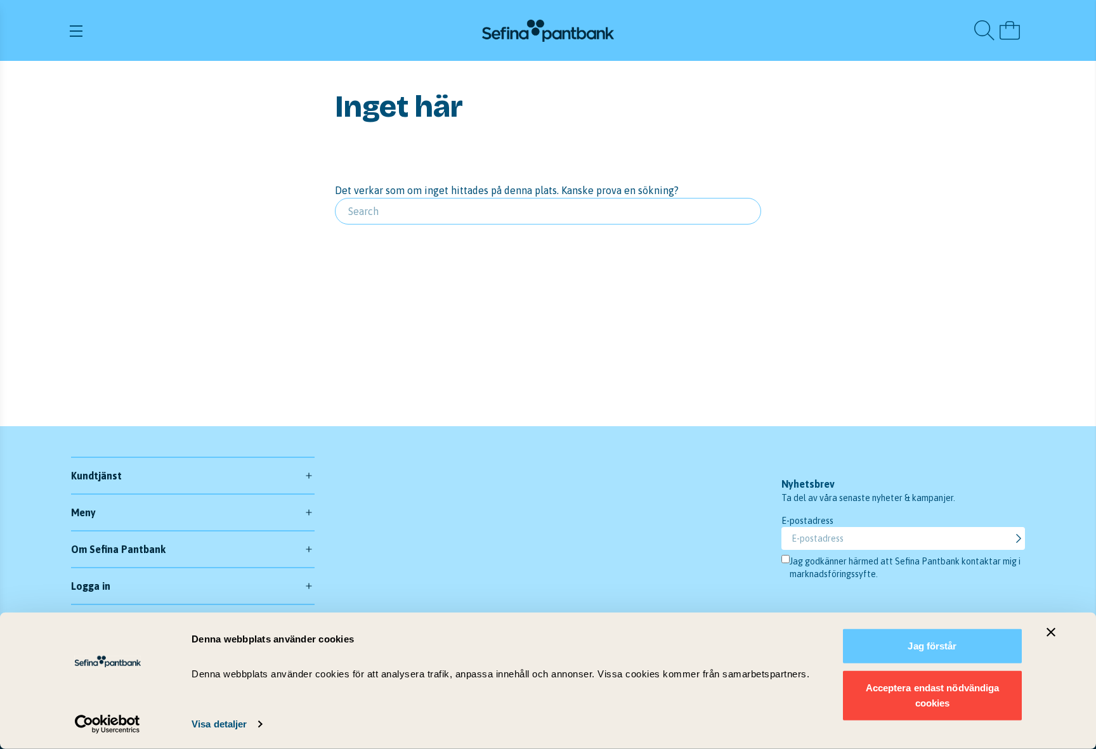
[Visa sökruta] (984, 30)
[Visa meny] (227, 30)
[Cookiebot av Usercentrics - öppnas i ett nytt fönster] (107, 724)
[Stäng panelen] (1051, 632)
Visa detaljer (219, 724)
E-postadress (807, 521)
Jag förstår (932, 646)
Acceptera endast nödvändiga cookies (933, 695)
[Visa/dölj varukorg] (1010, 30)
